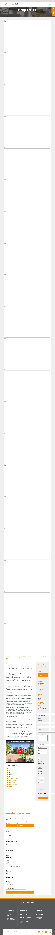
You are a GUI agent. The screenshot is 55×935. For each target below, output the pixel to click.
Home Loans (10, 918)
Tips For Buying (21, 922)
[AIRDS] (11, 856)
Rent (29, 13)
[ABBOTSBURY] (11, 854)
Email (7, 819)
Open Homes (21, 919)
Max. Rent (8, 871)
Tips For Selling (39, 918)
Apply (27, 918)
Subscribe (8, 882)
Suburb (7, 852)
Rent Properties (28, 916)
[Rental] (11, 845)
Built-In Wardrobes (13, 778)
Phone (7, 848)
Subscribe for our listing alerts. (14, 884)
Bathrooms (8, 864)
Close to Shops (12, 782)
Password (8, 827)
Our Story (9, 914)
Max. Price (8, 879)
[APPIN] (11, 859)
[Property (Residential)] (11, 841)
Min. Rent (8, 868)
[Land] (11, 843)
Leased (27, 921)
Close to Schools (13, 780)
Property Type (9, 839)
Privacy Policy (10, 921)
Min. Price (8, 875)
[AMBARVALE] (11, 857)
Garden (10, 786)
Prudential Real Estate (11, 4)
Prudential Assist (11, 919)
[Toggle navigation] (50, 4)
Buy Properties (22, 916)
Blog (8, 915)
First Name (8, 831)
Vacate (27, 920)
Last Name (8, 835)
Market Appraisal (39, 917)
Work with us (10, 917)
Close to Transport (13, 784)
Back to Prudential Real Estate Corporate (44, 1)
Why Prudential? (39, 916)
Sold (20, 924)
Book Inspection (42, 675)
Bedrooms (8, 860)
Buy (25, 13)
